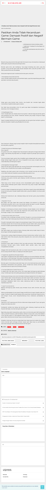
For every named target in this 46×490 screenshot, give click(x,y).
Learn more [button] (4, 487)
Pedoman (25, 476)
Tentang (25, 474)
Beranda (24, 340)
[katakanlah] (14, 3)
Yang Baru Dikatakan (8, 426)
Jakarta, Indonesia (12, 330)
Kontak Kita (5, 476)
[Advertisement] (23, 15)
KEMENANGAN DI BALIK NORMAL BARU (33, 44)
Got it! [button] (42, 487)
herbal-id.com (10, 196)
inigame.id (9, 73)
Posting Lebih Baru (8, 340)
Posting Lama (39, 340)
